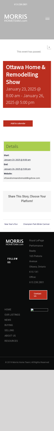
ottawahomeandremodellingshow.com (22, 178)
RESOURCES (11, 341)
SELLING (9, 330)
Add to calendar (18, 123)
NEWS (7, 320)
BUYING (8, 325)
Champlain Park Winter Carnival (36, 224)
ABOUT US (10, 335)
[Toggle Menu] (47, 18)
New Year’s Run (11, 224)
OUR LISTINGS (12, 314)
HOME (7, 309)
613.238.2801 (36, 282)
